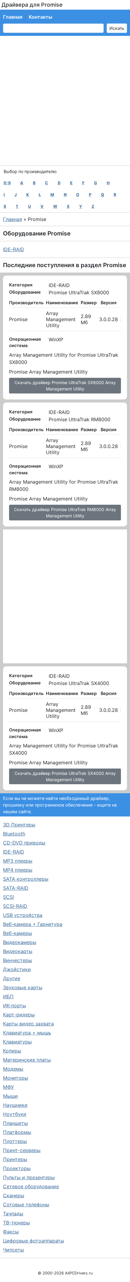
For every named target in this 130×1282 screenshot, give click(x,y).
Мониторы (15, 1078)
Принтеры (15, 1159)
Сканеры (13, 1195)
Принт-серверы (22, 1150)
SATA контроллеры (25, 879)
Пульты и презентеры (29, 1177)
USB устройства (22, 915)
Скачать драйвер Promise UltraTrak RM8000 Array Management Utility (65, 512)
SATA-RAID (15, 888)
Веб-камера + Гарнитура (32, 924)
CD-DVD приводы (24, 843)
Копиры (12, 1051)
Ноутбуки (14, 1114)
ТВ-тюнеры (16, 1223)
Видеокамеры (19, 942)
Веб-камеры (17, 933)
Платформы (17, 1132)
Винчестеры (17, 960)
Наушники (15, 1105)
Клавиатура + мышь (27, 1033)
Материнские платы (27, 1060)
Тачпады (13, 1214)
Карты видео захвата (28, 1024)
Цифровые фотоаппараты (33, 1241)
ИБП (8, 996)
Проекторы (17, 1168)
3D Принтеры (19, 825)
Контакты (40, 17)
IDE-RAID (13, 249)
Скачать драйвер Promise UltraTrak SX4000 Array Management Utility (65, 776)
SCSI (8, 897)
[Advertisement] (65, 101)
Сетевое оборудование (31, 1186)
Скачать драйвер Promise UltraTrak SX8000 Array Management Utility (65, 385)
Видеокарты (17, 951)
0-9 (7, 183)
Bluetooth (14, 834)
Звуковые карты (22, 987)
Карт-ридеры (19, 1015)
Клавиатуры (17, 1042)
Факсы (11, 1232)
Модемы (13, 1069)
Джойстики (17, 969)
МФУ (8, 1087)
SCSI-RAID (15, 906)
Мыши (10, 1096)
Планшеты (15, 1123)
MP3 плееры (17, 861)
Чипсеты (13, 1250)
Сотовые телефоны (26, 1204)
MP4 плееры (17, 870)
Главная (12, 17)
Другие (11, 978)
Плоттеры (15, 1141)
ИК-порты (14, 1006)
